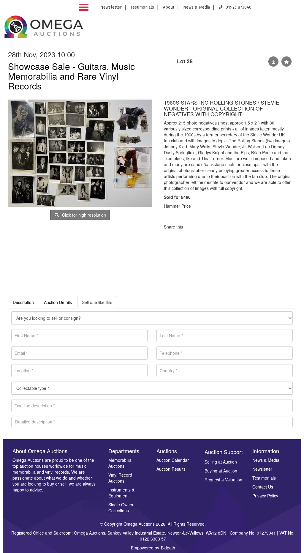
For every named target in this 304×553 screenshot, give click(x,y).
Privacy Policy (265, 496)
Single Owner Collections (121, 507)
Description (23, 302)
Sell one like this (97, 302)
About (168, 7)
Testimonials (142, 7)
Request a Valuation (223, 480)
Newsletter (111, 7)
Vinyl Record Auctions (120, 478)
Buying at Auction (221, 471)
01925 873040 (237, 7)
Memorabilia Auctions (120, 463)
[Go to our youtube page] (286, 9)
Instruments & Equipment (121, 493)
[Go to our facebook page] (264, 9)
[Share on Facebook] (192, 227)
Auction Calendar (172, 460)
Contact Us (262, 487)
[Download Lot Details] (273, 61)
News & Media (196, 7)
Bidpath (168, 548)
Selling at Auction (221, 462)
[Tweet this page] (205, 227)
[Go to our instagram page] (296, 9)
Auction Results (171, 469)
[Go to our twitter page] (275, 9)
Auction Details (58, 302)
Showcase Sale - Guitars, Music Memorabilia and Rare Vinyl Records (71, 76)
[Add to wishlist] (286, 61)
